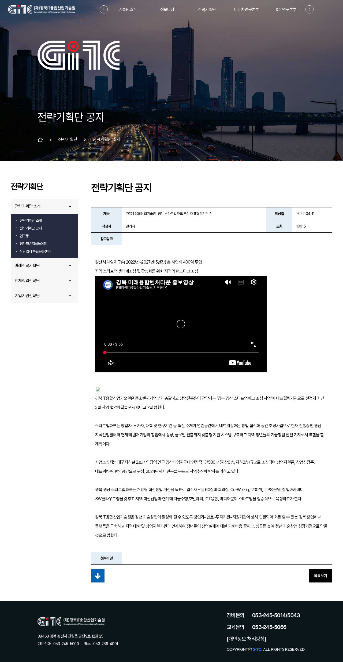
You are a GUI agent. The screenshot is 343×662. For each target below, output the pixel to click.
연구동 (24, 236)
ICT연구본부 (286, 9)
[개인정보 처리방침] (246, 639)
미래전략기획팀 (27, 265)
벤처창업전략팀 (27, 280)
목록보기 (320, 576)
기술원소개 (127, 9)
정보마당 (167, 9)
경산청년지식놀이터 (33, 244)
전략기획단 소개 (27, 206)
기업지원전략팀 (27, 295)
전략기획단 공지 (31, 228)
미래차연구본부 (246, 9)
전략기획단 (207, 9)
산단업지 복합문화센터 (35, 251)
